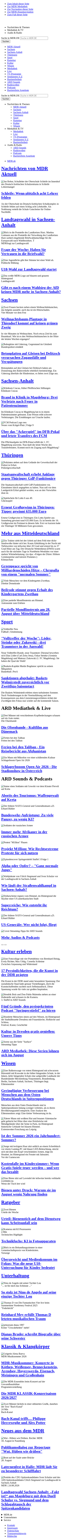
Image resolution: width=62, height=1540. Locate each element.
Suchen (5, 41)
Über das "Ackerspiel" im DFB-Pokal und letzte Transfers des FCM (30, 434)
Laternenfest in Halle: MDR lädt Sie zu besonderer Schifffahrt (29, 1469)
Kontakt (11, 1525)
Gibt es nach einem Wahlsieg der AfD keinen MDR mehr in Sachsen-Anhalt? (31, 290)
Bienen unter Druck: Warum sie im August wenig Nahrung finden (28, 1192)
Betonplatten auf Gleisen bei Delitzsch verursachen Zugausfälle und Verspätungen (30, 357)
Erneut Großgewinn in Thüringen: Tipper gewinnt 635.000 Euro (28, 509)
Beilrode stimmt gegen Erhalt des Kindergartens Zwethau (27, 592)
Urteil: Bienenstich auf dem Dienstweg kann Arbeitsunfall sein (30, 1221)
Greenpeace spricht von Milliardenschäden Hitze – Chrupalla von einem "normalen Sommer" (30, 570)
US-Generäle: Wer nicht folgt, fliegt (29, 925)
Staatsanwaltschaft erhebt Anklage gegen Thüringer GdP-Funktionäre (28, 476)
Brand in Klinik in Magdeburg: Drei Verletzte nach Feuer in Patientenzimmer (29, 401)
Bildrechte (12, 1536)
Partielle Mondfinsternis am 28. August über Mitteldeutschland (25, 612)
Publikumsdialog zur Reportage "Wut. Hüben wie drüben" (25, 1449)
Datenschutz (13, 1530)
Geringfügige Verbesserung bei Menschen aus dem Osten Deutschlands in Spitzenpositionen (27, 1095)
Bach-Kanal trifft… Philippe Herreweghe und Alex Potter (23, 1421)
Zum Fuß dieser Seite (17, 14)
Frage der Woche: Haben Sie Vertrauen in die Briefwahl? (23, 252)
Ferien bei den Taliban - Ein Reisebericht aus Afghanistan (23, 749)
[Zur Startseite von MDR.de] (7, 22)
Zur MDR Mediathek (17, 6)
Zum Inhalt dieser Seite (18, 3)
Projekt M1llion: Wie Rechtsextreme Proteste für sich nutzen (29, 851)
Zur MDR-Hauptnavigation (20, 12)
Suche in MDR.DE (10, 38)
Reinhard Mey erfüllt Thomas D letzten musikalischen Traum (26, 1317)
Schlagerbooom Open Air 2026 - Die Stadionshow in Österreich (29, 769)
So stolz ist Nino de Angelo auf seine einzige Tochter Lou (28, 1294)
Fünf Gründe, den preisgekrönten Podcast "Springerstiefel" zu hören (28, 1008)
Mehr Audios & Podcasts (20, 937)
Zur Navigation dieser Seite (20, 9)
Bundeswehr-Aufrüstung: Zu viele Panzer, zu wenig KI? (27, 817)
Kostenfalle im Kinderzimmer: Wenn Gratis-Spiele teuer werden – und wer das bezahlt (30, 1168)
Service (7, 1520)
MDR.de (11, 161)
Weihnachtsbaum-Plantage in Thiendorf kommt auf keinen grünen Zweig (29, 323)
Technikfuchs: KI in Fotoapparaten (28, 1241)
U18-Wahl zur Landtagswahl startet (29, 269)
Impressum (12, 1528)
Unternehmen (10, 1517)
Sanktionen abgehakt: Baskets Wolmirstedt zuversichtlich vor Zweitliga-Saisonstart (25, 682)
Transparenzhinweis (16, 1533)
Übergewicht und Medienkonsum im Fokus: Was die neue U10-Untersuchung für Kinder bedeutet (29, 1263)
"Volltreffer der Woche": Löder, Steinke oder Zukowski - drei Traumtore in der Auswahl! (26, 642)
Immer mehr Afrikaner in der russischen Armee (24, 834)
